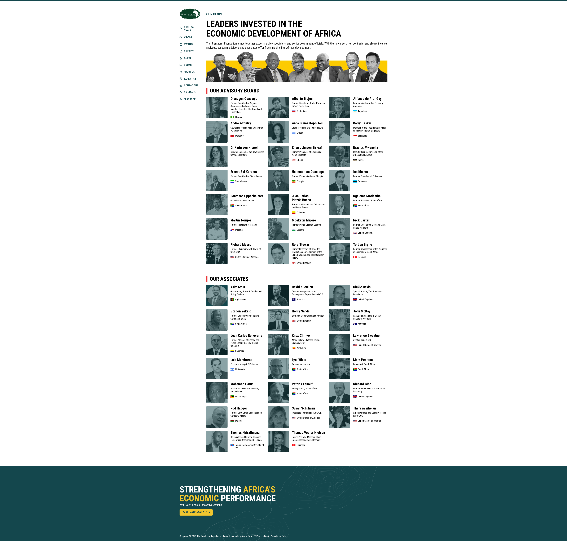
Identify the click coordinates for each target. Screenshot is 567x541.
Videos (188, 37)
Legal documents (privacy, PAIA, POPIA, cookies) (246, 536)
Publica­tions (189, 29)
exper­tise (190, 78)
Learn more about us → (196, 512)
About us (189, 71)
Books (188, 64)
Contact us (191, 85)
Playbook (190, 99)
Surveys (189, 51)
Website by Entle (278, 536)
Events (188, 44)
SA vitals (190, 92)
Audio (187, 57)
